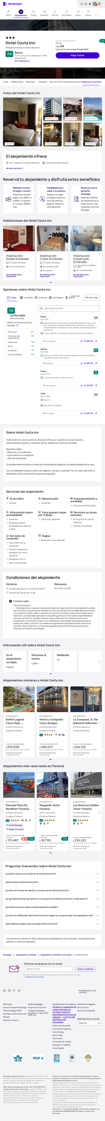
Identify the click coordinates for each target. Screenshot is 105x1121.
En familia (28, 298)
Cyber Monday (58, 1032)
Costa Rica (15, 1078)
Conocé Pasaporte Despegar (15, 1007)
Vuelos (33, 15)
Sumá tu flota (83, 1007)
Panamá (20, 1080)
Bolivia (36, 1076)
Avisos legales (58, 1048)
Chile (46, 1076)
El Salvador (30, 1078)
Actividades (66, 15)
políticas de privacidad (35, 977)
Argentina (29, 1076)
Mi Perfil (6, 1017)
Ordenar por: (75, 296)
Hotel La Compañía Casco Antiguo (51, 721)
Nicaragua (13, 1080)
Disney (88, 15)
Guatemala (39, 1078)
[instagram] (9, 990)
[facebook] (4, 990)
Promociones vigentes (61, 1029)
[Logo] (12, 4)
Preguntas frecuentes (37, 1007)
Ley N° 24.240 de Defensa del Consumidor (63, 1019)
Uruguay (36, 1083)
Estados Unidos (26, 1083)
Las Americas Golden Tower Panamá (86, 807)
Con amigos (58, 298)
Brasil (41, 1076)
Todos (13, 298)
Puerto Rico (40, 1080)
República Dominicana (11, 1083)
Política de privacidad (61, 1026)
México (5, 1080)
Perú (33, 1080)
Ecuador (22, 1078)
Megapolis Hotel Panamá (49, 807)
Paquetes (44, 15)
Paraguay (27, 1080)
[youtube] (19, 990)
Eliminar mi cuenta (11, 1020)
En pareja (42, 298)
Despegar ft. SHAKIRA (61, 1045)
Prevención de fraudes (61, 1042)
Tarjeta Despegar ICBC (12, 1011)
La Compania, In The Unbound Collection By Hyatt (85, 721)
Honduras (47, 1078)
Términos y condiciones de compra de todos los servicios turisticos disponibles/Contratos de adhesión (64, 1012)
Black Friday (57, 1035)
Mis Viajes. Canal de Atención (15, 1014)
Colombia (6, 1078)
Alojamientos (21, 15)
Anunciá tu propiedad (86, 1011)
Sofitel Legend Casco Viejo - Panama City (15, 721)
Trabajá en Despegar (36, 1011)
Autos (78, 15)
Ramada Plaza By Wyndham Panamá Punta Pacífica (17, 807)
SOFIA (8, 15)
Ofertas (55, 15)
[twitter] (14, 990)
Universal (99, 15)
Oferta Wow (57, 1038)
